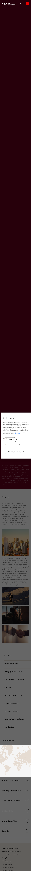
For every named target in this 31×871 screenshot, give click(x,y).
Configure (11, 439)
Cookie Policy (16, 433)
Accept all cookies (13, 446)
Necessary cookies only (14, 452)
